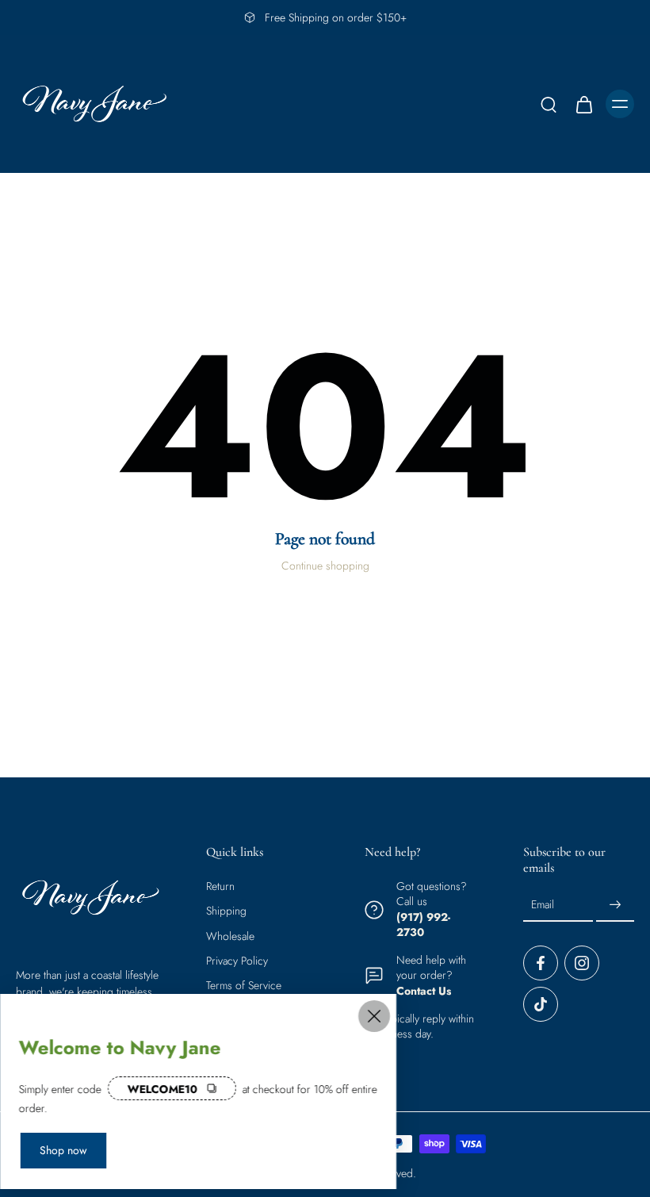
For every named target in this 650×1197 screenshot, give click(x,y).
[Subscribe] (615, 905)
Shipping (226, 911)
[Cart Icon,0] (583, 104)
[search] (548, 104)
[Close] (374, 1016)
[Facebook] (540, 963)
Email (542, 904)
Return (220, 886)
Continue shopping (325, 566)
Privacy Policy (237, 961)
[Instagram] (581, 963)
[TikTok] (540, 1004)
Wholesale (230, 935)
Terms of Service (243, 985)
